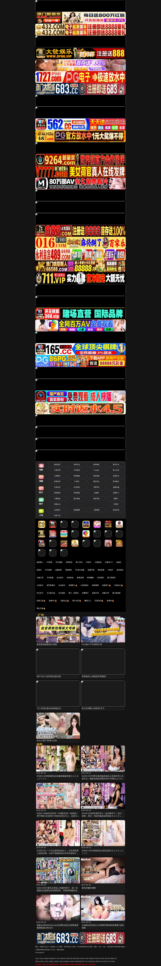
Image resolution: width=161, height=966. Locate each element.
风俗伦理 (116, 510)
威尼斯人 (40, 562)
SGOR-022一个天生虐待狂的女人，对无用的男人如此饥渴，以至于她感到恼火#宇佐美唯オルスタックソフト (58, 853)
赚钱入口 (88, 600)
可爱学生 (96, 487)
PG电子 (88, 562)
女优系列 (77, 487)
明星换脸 (77, 493)
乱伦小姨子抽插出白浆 (47, 740)
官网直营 (69, 562)
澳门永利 (79, 562)
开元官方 (40, 593)
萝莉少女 (116, 464)
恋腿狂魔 (116, 487)
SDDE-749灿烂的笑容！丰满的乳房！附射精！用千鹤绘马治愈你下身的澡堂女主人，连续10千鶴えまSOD (57, 816)
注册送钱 (98, 562)
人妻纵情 (96, 510)
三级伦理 (57, 470)
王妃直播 (50, 577)
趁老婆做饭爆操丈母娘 (47, 644)
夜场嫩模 (90, 577)
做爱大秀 (95, 593)
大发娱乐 (40, 585)
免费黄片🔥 (106, 585)
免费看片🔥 (73, 585)
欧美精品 (96, 464)
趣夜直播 (80, 577)
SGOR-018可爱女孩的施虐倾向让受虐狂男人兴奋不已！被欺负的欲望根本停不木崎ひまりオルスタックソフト (103, 779)
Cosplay (96, 470)
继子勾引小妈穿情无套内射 (49, 676)
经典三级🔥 (41, 600)
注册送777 (109, 562)
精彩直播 (101, 570)
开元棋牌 (59, 562)
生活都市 (57, 510)
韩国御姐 (77, 476)
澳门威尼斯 (116, 593)
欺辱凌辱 (57, 481)
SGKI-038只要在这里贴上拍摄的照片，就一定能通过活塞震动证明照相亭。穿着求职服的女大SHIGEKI (58, 890)
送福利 (118, 562)
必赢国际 (58, 570)
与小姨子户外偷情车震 (92, 644)
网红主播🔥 (41, 608)
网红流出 (96, 481)
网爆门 (116, 498)
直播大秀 (105, 593)
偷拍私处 (70, 577)
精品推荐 (57, 464)
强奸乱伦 (77, 464)
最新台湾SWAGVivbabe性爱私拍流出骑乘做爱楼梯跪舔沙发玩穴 (57, 926)
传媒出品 (57, 504)
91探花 (76, 481)
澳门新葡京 (111, 577)
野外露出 (116, 481)
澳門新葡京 (51, 585)
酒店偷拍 (120, 570)
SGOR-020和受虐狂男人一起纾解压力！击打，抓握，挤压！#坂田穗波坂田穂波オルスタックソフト (103, 816)
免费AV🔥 (110, 600)
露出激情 (77, 498)
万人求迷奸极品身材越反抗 (49, 708)
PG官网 (49, 562)
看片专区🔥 (76, 600)
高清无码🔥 (99, 600)
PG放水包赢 (79, 570)
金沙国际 (61, 593)
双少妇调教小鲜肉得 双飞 (93, 708)
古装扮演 (57, 487)
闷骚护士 (116, 493)
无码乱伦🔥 (118, 585)
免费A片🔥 (53, 600)
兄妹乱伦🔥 (64, 600)
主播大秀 (40, 577)
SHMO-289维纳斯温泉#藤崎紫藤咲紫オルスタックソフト (58, 777)
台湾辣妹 (57, 476)
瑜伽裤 (96, 493)
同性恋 (116, 504)
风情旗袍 (57, 493)
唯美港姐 (96, 476)
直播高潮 (91, 570)
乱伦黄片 (60, 577)
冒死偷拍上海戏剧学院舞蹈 (94, 676)
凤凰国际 (68, 570)
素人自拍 (116, 470)
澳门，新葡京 (74, 593)
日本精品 (77, 470)
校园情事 (77, 510)
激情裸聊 (95, 585)
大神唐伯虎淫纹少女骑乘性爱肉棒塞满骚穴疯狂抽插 (103, 926)
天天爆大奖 (51, 593)
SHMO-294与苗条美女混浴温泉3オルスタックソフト (102, 852)
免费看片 (85, 593)
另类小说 (57, 515)
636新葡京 (85, 585)
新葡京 (39, 570)
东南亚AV (116, 476)
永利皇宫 (61, 585)
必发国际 (100, 577)
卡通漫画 (57, 498)
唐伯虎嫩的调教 (89, 887)
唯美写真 (96, 498)
